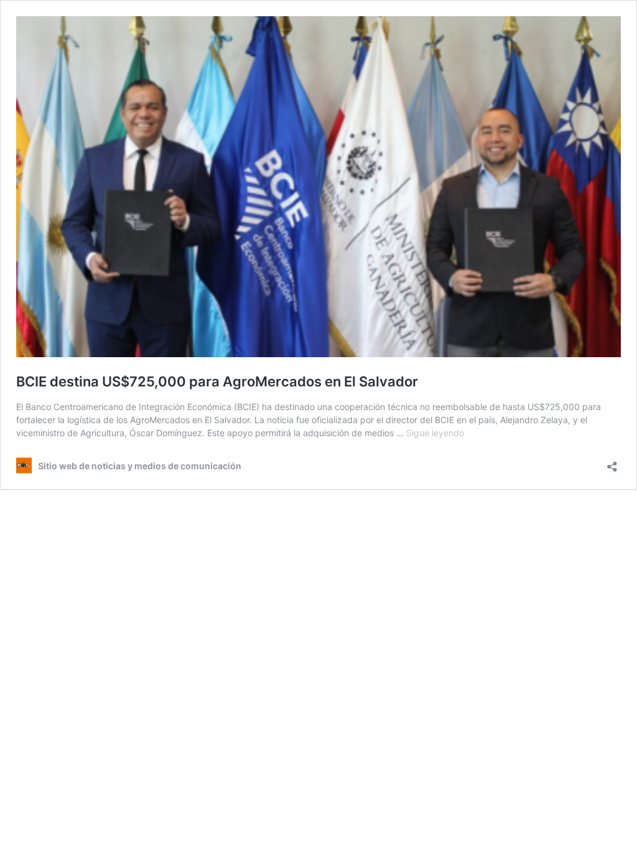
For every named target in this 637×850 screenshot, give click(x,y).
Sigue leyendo (435, 432)
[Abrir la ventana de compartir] (612, 462)
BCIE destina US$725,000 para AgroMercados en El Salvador (217, 381)
